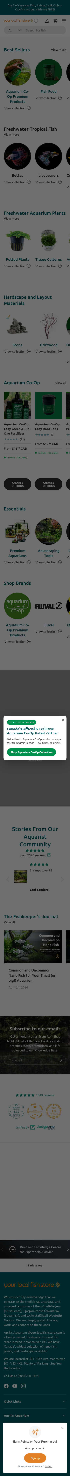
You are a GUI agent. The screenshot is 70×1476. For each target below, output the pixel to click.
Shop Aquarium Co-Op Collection (31, 752)
